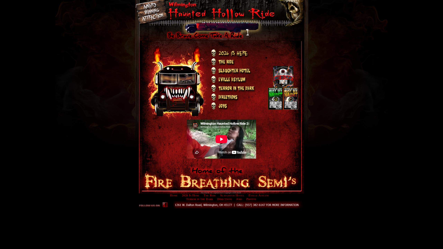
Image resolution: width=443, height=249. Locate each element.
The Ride (210, 195)
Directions (224, 199)
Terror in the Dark (199, 199)
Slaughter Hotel (232, 195)
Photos (251, 199)
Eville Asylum (258, 195)
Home (174, 195)
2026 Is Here (190, 195)
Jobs (239, 199)
